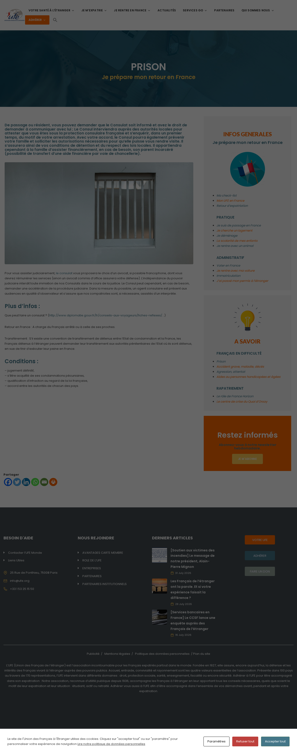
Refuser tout (245, 741)
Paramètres (216, 741)
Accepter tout (275, 741)
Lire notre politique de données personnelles (111, 744)
